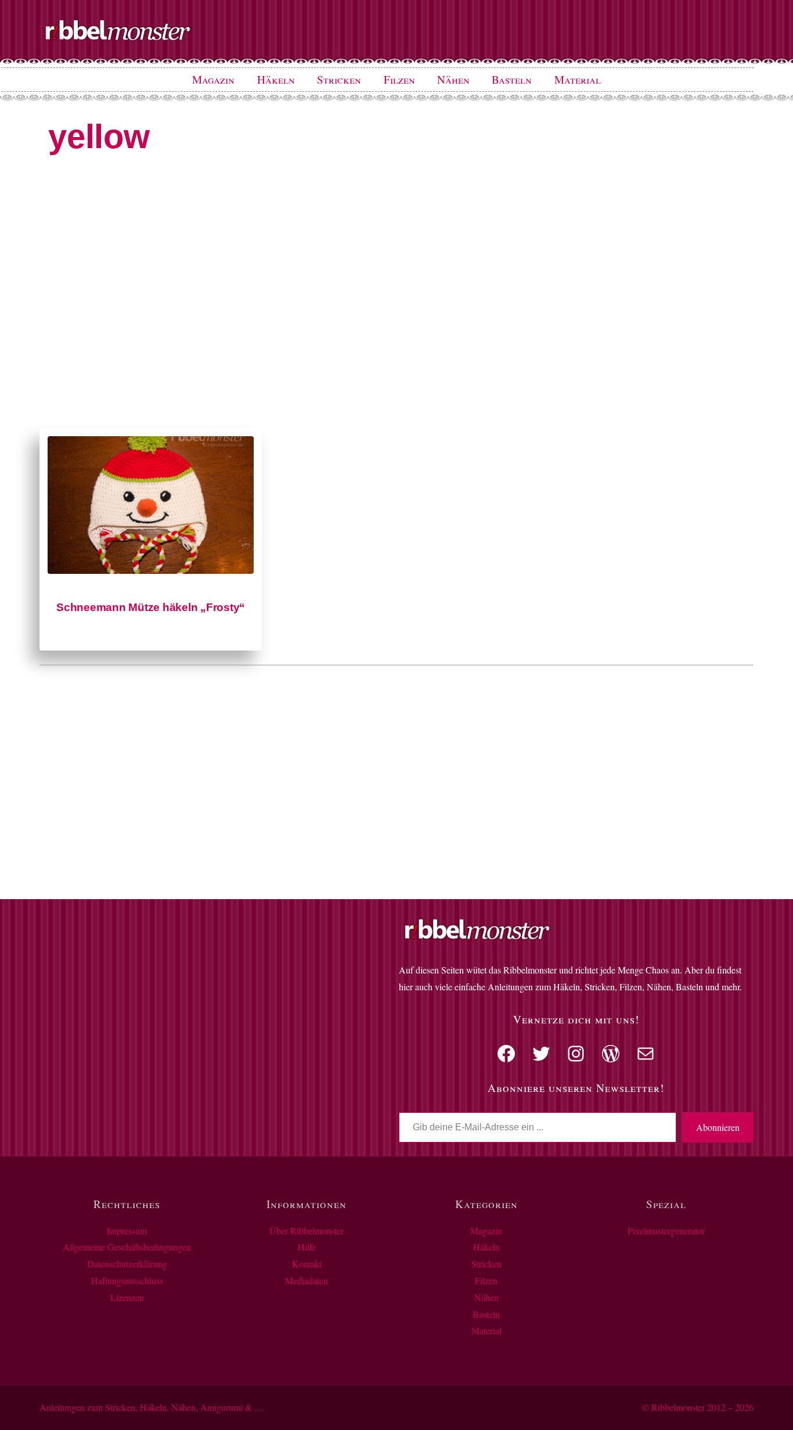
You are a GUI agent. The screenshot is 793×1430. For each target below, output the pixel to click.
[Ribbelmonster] (117, 38)
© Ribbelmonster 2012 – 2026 (698, 1407)
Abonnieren (718, 1127)
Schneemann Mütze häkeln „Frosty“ (150, 607)
